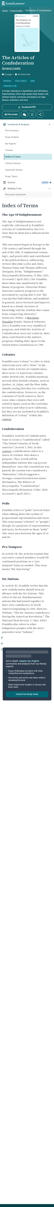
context (6, 419)
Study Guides (16, 10)
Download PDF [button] (29, 107)
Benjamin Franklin (11, 68)
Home (5, 10)
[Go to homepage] (13, 4)
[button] (24, 114)
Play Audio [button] (13, 114)
